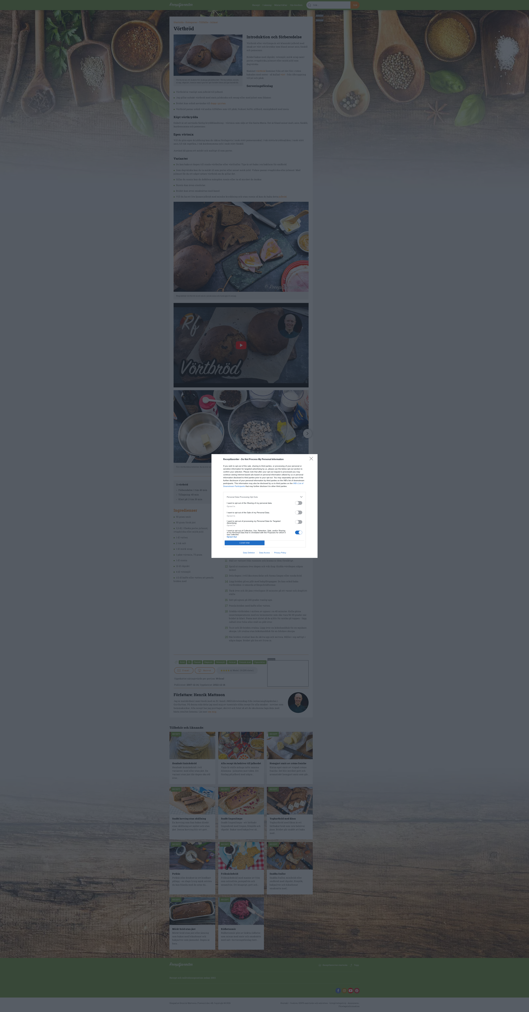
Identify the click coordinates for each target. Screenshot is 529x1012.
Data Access (264, 553)
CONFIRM (245, 543)
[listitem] (264, 496)
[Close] (312, 459)
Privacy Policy (280, 553)
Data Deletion (249, 553)
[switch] (298, 503)
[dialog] (264, 506)
